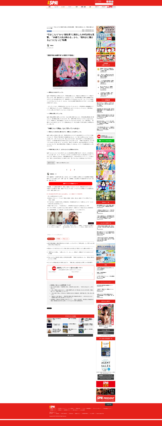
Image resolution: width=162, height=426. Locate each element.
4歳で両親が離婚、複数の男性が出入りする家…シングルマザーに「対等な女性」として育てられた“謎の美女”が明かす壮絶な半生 (71, 244)
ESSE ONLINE (64, 413)
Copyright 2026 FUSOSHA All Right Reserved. (57, 416)
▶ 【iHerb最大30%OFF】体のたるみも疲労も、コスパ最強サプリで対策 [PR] (64, 194)
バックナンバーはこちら (106, 335)
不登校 (58, 238)
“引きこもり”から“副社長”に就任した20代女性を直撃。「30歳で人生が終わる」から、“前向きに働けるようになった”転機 (71, 258)
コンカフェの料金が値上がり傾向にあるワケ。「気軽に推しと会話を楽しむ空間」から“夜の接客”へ (70, 262)
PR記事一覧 (78, 408)
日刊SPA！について (62, 408)
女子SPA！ (51, 413)
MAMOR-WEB (85, 413)
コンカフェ (51, 238)
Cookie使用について (107, 408)
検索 (112, 4)
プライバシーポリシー (97, 408)
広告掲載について (52, 408)
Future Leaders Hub (100, 413)
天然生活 (57, 413)
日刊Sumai (71, 413)
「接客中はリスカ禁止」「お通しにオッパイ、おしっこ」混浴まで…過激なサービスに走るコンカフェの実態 (70, 253)
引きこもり (65, 238)
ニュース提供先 (71, 408)
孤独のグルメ (77, 413)
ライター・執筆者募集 (86, 408)
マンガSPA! (92, 413)
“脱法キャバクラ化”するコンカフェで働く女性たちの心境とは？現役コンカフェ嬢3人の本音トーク (70, 248)
